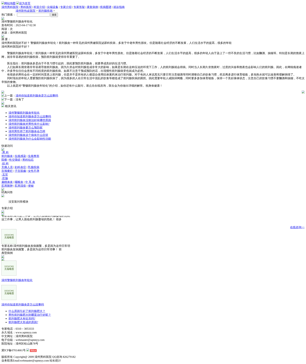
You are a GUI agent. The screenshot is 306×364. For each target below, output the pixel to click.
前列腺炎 (7, 156)
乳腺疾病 (33, 167)
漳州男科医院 (9, 6)
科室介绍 (39, 6)
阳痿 (4, 159)
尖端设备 (52, 6)
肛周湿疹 (20, 185)
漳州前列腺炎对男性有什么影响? (28, 123)
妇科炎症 (20, 167)
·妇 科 (5, 163)
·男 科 (5, 152)
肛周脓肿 (7, 185)
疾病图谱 (105, 6)
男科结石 (28, 159)
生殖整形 (33, 156)
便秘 (31, 185)
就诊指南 (119, 6)
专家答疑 (79, 6)
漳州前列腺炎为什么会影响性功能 (29, 138)
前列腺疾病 (45, 10)
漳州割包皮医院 (25, 10)
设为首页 (24, 3)
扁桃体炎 (7, 182)
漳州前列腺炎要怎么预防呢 (25, 127)
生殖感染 (20, 156)
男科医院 (26, 6)
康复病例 (92, 6)
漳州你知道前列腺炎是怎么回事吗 (37, 95)
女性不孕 (33, 170)
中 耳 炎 (30, 182)
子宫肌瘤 (20, 170)
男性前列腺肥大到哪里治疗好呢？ (29, 314)
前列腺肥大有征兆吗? (21, 318)
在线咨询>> (297, 227)
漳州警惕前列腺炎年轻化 (24, 112)
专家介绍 (66, 6)
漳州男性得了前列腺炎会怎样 (26, 131)
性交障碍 (14, 159)
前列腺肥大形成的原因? (23, 322)
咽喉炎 (19, 182)
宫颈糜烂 (7, 170)
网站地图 (10, 3)
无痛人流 (7, 167)
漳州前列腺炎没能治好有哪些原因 (29, 120)
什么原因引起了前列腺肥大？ (26, 311)
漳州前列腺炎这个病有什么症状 (28, 134)
